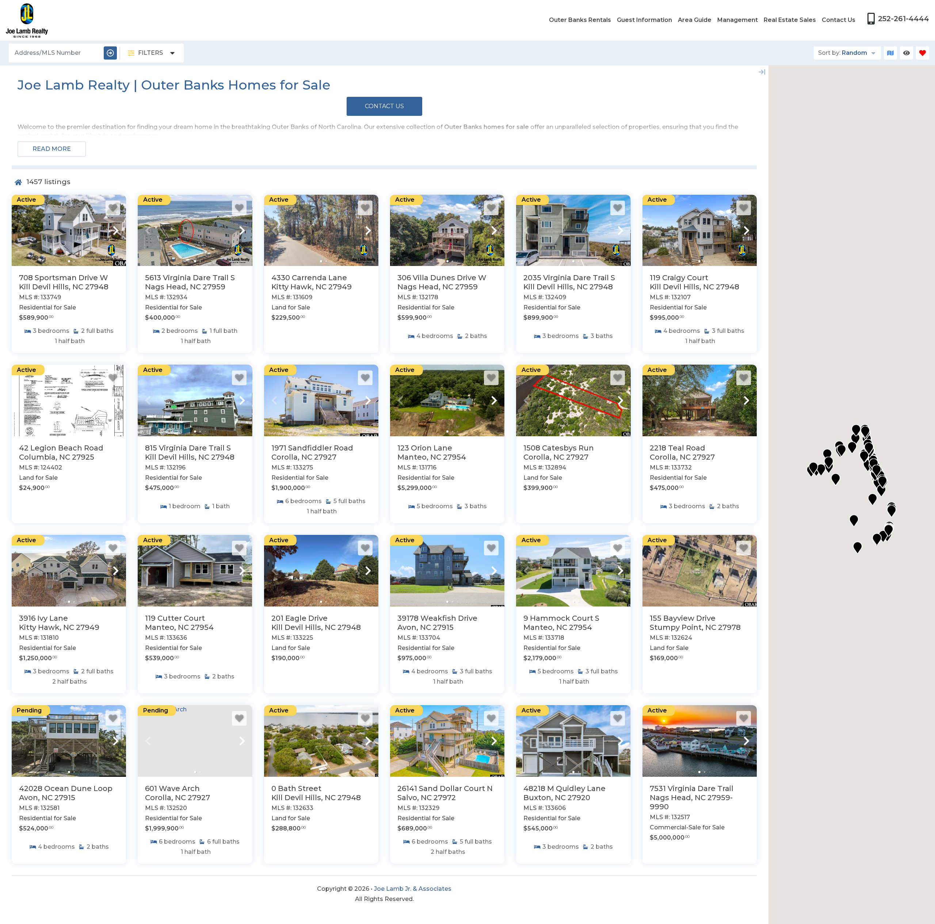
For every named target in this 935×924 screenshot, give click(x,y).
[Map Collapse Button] (761, 72)
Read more (52, 148)
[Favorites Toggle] (922, 53)
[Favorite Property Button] (113, 208)
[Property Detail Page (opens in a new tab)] (69, 230)
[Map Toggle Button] (890, 53)
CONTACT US (384, 106)
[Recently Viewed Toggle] (906, 53)
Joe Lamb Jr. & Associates (412, 888)
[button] (22, 230)
